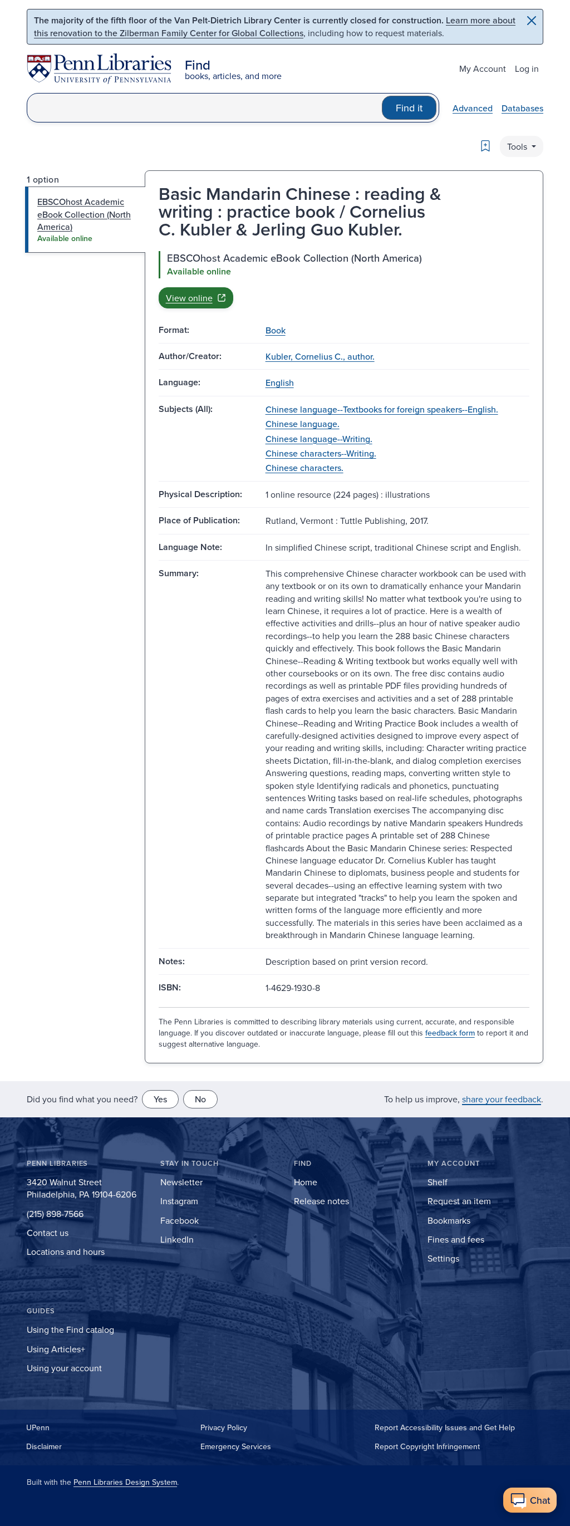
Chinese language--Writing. (319, 439)
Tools (518, 146)
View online (189, 298)
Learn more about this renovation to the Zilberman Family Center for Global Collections (274, 26)
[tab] (85, 220)
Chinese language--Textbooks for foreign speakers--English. (382, 409)
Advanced (473, 108)
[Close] (531, 20)
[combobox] (205, 108)
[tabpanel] (344, 279)
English (280, 382)
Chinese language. (303, 424)
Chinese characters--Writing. (321, 453)
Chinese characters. (304, 468)
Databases (522, 108)
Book (276, 330)
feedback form (450, 1032)
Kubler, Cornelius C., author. (320, 356)
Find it (409, 108)
